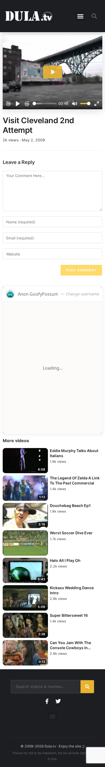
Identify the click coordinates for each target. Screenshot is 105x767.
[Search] (87, 686)
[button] (80, 16)
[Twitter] (58, 701)
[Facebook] (47, 701)
